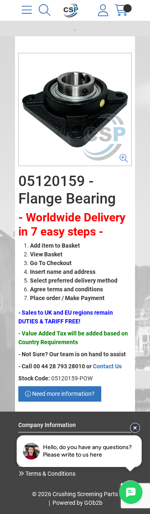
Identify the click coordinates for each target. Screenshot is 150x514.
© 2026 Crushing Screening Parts (75, 494)
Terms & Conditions (49, 473)
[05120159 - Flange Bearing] (75, 109)
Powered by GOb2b (77, 502)
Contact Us (107, 366)
